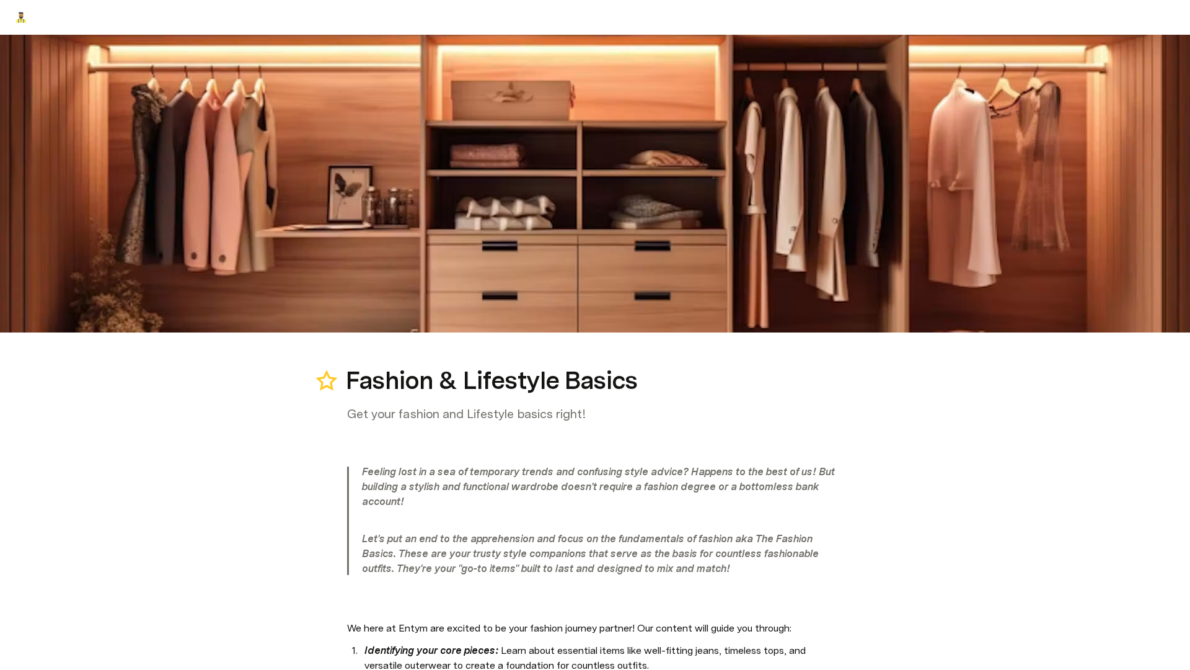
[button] (354, 353)
